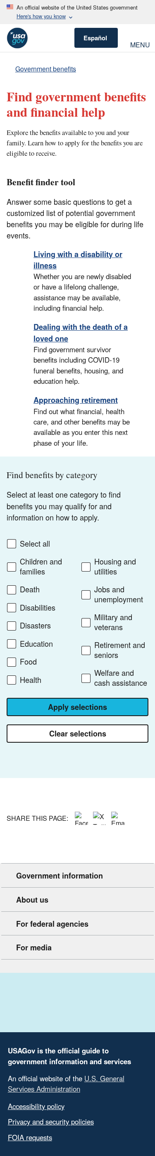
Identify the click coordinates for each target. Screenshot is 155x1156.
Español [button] (95, 37)
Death (30, 589)
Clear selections (77, 733)
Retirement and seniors (119, 650)
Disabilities (37, 608)
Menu (139, 44)
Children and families (41, 566)
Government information (59, 875)
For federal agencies (52, 923)
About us (32, 899)
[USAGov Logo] (17, 38)
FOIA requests (30, 1137)
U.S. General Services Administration (66, 1083)
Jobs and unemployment (118, 594)
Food (28, 662)
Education (36, 644)
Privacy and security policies (51, 1122)
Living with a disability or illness (77, 260)
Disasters (35, 626)
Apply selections (77, 707)
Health (30, 680)
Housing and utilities (115, 566)
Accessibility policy (36, 1106)
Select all (35, 544)
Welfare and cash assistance (120, 677)
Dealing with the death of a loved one (80, 333)
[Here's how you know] (77, 12)
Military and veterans (113, 622)
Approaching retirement (75, 400)
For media (34, 947)
